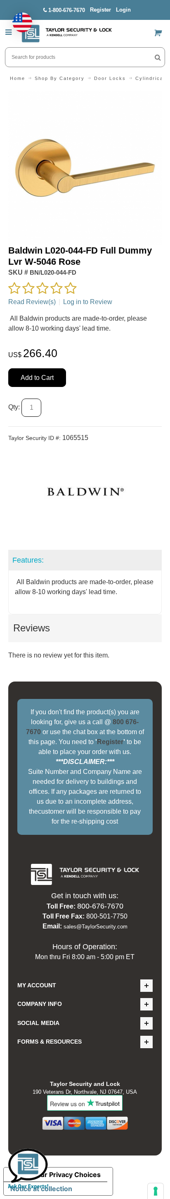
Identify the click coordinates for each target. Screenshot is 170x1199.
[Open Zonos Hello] (18, 18)
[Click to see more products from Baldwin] (85, 491)
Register (100, 10)
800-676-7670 (100, 906)
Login (123, 10)
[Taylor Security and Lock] (66, 33)
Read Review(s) (32, 301)
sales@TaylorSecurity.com (96, 926)
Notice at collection (41, 1188)
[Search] (158, 57)
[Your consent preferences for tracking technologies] (155, 1191)
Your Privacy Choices (66, 1174)
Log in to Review (87, 301)
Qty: (14, 407)
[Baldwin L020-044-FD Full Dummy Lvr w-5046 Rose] (85, 95)
